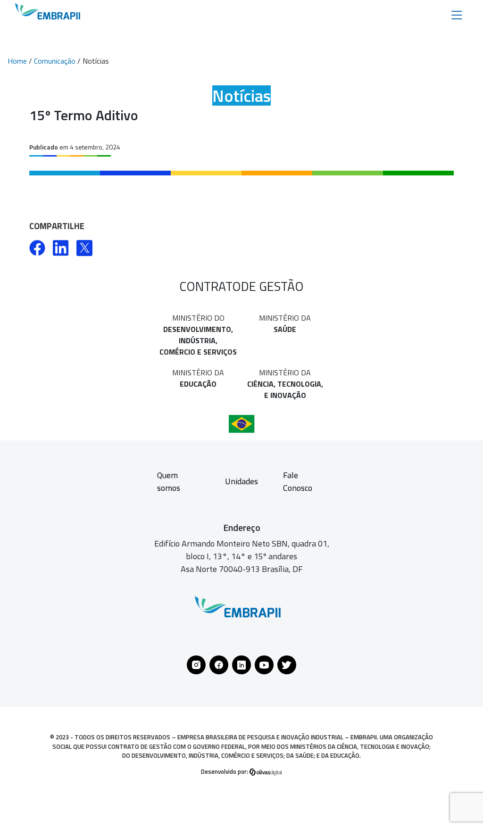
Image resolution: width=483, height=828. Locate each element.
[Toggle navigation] (457, 14)
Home (17, 60)
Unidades (241, 481)
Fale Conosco (297, 481)
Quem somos (168, 481)
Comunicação (54, 60)
